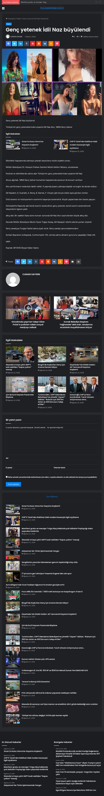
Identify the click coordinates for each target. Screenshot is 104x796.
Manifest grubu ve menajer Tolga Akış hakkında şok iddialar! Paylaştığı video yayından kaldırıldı (58, 2)
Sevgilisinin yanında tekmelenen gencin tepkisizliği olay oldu (50, 562)
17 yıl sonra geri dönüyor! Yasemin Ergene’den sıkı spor (47, 573)
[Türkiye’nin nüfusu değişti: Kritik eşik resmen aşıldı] (13, 719)
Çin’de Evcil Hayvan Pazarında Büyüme (20, 395)
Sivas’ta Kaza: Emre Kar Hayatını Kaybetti (41, 506)
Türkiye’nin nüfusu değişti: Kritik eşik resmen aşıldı (45, 715)
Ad (7, 458)
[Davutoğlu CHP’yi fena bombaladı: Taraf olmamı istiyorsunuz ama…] (84, 384)
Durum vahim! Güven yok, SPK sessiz (38, 659)
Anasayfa (11, 19)
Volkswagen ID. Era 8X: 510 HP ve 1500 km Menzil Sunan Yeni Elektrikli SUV (55, 670)
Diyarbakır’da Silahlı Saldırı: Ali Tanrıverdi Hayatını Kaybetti (83, 367)
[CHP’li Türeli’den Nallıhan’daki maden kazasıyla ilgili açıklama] (61, 144)
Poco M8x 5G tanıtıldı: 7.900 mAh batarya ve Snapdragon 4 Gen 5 (52, 591)
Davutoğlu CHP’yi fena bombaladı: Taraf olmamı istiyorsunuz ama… (82, 397)
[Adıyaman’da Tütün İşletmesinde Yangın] (13, 554)
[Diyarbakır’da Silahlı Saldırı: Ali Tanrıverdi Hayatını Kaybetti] (84, 354)
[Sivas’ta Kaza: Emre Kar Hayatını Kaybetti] (13, 144)
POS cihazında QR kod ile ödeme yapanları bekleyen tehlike (49, 693)
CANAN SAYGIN (16, 37)
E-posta (9, 468)
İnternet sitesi (59, 468)
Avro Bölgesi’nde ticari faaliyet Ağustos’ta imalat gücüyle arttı (35, 585)
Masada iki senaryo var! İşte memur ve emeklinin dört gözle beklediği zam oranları (60, 704)
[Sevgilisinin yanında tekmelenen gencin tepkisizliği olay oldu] (13, 566)
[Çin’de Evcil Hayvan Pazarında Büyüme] (20, 384)
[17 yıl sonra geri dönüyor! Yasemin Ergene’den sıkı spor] (13, 577)
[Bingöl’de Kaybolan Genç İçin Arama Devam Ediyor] (52, 354)
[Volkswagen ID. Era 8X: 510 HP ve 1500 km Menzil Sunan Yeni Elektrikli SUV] (13, 674)
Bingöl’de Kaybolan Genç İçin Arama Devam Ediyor (51, 365)
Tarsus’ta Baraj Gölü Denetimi (36, 681)
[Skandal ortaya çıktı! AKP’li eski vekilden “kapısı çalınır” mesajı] (20, 354)
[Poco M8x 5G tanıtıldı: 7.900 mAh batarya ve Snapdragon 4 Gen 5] (13, 595)
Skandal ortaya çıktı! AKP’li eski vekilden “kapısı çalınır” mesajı (19, 367)
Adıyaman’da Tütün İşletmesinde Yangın (40, 551)
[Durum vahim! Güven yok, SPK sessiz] (13, 662)
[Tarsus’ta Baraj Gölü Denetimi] (13, 685)
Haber (18, 19)
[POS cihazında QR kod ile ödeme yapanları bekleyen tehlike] (13, 696)
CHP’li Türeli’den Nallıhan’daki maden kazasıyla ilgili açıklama (83, 144)
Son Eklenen (52, 496)
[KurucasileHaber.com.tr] (52, 8)
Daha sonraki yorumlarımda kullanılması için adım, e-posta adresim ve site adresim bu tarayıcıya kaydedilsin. (52, 477)
